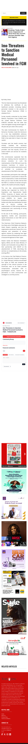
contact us (8, 730)
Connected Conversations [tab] (19, 354)
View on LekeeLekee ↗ (21, 322)
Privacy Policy (4, 717)
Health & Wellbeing (6, 67)
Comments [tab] (5, 354)
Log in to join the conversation (14, 336)
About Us (3, 715)
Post (23, 364)
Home (2, 714)
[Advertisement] (14, 309)
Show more (5, 345)
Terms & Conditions (5, 718)
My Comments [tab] (11, 354)
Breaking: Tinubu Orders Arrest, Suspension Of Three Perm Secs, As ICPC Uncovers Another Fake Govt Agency (16, 33)
